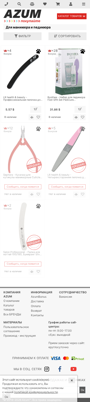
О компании (11, 300)
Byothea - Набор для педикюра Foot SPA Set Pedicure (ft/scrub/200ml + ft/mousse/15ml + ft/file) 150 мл (66, 98)
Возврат (36, 310)
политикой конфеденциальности (36, 392)
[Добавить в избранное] (38, 117)
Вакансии (65, 296)
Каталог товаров (70, 16)
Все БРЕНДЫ (12, 314)
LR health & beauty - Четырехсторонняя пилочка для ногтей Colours (67, 176)
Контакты (37, 315)
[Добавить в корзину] (35, 109)
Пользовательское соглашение (16, 329)
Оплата (36, 306)
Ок (82, 390)
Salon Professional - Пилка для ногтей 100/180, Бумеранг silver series (22, 253)
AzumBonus (38, 296)
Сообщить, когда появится (23, 186)
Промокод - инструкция (19, 335)
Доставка (37, 301)
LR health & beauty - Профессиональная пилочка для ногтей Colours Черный (22, 98)
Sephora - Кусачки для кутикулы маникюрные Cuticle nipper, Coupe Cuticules (21, 176)
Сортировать (69, 36)
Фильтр (24, 36)
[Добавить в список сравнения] (32, 117)
